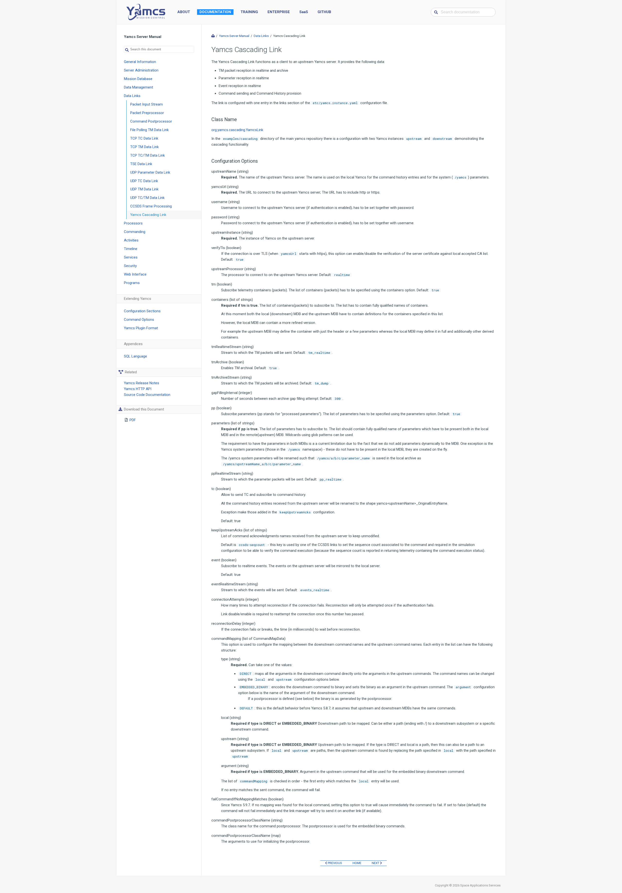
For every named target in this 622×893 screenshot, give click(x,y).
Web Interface (135, 274)
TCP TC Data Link (144, 138)
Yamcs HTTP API (137, 389)
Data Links (132, 96)
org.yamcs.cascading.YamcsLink (237, 130)
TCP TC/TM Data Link (147, 155)
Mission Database (138, 79)
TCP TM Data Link (144, 147)
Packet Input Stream (146, 104)
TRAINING (249, 12)
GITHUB (324, 12)
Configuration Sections (142, 311)
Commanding (134, 232)
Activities (131, 240)
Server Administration (141, 70)
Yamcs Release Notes (141, 383)
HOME (357, 863)
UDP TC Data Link (144, 181)
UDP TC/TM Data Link (147, 198)
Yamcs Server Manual (234, 36)
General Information (140, 62)
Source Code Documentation (147, 395)
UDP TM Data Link (144, 189)
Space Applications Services (480, 885)
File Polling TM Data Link (149, 130)
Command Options (139, 319)
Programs (132, 283)
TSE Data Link (141, 164)
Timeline (130, 249)
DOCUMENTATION (215, 12)
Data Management (138, 87)
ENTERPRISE (279, 12)
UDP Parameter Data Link (150, 172)
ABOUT (183, 12)
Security (130, 266)
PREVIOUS (334, 863)
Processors (133, 223)
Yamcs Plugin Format (141, 328)
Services (131, 257)
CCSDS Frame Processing (151, 206)
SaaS (303, 12)
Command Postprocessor (151, 121)
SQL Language (135, 356)
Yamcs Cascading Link (148, 215)
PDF (133, 420)
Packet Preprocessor (147, 113)
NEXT (376, 863)
